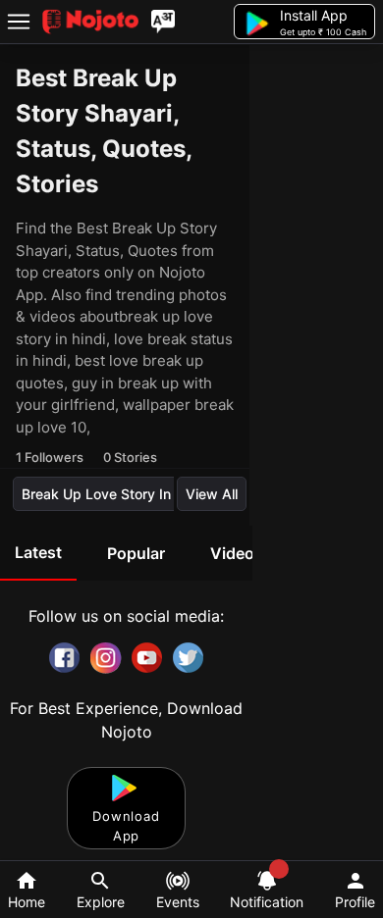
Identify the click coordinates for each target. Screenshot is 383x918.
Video (232, 553)
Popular (136, 553)
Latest (38, 552)
